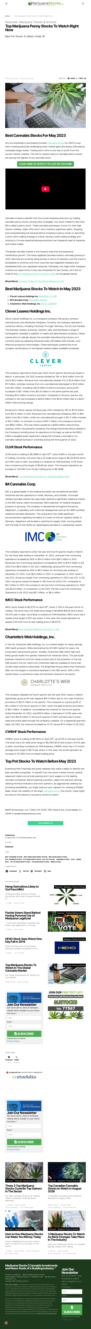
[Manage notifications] (6, 1323)
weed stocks (56, 862)
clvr (73, 859)
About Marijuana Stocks (34, 1275)
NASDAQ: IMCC (38, 300)
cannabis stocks (62, 859)
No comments (12, 78)
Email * (9, 1022)
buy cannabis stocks (13, 859)
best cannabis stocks (13, 857)
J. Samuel (9, 1205)
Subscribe (25, 1034)
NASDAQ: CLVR (48, 296)
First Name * (12, 1013)
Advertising (50, 1277)
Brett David (9, 847)
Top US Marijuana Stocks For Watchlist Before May (43, 476)
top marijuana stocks (40, 862)
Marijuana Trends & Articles (37, 22)
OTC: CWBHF (49, 304)
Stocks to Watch (13, 1275)
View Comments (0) (45, 823)
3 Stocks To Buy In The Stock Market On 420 (41, 281)
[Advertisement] (45, 57)
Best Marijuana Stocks (58, 857)
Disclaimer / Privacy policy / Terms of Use (24, 1277)
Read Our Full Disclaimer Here (47, 1313)
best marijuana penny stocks (35, 857)
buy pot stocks (48, 859)
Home (7, 16)
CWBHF (78, 859)
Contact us (10, 1279)
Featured (11, 22)
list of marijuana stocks (20, 862)
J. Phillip (8, 903)
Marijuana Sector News (24, 1229)
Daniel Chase (10, 982)
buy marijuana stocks (32, 859)
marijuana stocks (55, 143)
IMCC (7, 862)
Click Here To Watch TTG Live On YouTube (45, 164)
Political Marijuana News (75, 913)
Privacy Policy (13, 1041)
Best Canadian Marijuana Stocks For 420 (38, 629)
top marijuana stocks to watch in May (36, 274)
